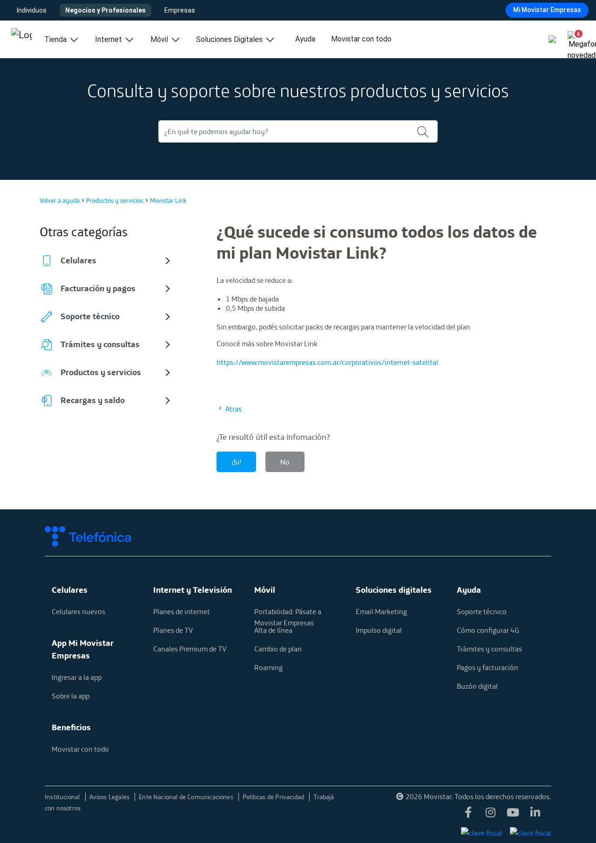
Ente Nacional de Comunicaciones (187, 797)
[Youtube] (513, 815)
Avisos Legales (110, 797)
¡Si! (236, 461)
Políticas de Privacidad (274, 797)
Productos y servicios (114, 200)
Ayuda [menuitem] (305, 38)
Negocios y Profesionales (105, 10)
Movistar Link (168, 200)
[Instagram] (491, 815)
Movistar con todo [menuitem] (361, 38)
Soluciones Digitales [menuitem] (230, 39)
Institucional (63, 797)
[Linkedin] (535, 815)
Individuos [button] (32, 10)
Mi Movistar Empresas (547, 10)
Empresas (179, 10)
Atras (233, 408)
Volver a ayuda (60, 200)
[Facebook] (468, 815)
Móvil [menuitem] (160, 39)
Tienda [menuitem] (56, 39)
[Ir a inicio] (21, 39)
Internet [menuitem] (109, 39)
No (285, 461)
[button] (574, 37)
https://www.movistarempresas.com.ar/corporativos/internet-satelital (327, 362)
